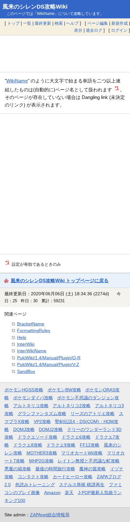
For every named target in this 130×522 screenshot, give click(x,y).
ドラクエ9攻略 (60, 444)
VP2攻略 (42, 421)
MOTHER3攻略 (42, 452)
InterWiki (25, 344)
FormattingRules (33, 330)
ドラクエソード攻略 (37, 437)
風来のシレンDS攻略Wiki (35, 6)
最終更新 (43, 23)
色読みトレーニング (35, 484)
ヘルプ (72, 23)
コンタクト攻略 (33, 476)
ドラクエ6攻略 (76, 437)
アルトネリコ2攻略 (72, 405)
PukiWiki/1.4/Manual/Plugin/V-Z (48, 364)
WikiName (17, 80)
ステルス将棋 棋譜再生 (81, 484)
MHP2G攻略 (41, 460)
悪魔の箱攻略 (17, 468)
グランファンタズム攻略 (42, 413)
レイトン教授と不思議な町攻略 (89, 460)
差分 (78, 30)
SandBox (26, 371)
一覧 (27, 23)
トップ (13, 23)
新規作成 (119, 23)
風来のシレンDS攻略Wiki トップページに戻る (60, 280)
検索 (59, 23)
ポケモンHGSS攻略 (23, 389)
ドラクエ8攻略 (27, 444)
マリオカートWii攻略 (82, 452)
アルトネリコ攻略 (31, 405)
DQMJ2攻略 (51, 429)
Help (21, 337)
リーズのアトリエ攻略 (92, 413)
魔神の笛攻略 (92, 468)
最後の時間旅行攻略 (55, 468)
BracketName (30, 323)
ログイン (119, 30)
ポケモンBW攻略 (64, 389)
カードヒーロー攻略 (72, 476)
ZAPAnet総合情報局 (49, 514)
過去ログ (94, 30)
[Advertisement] (65, 53)
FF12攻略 (89, 444)
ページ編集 (97, 23)
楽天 (69, 492)
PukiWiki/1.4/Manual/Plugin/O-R (48, 357)
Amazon (52, 492)
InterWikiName (31, 350)
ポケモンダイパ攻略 (33, 397)
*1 (117, 88)
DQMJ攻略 (24, 429)
